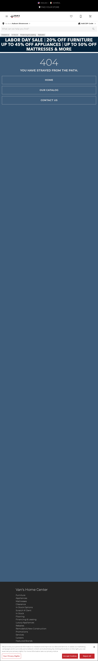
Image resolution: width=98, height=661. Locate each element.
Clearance (21, 604)
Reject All (87, 656)
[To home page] (15, 16)
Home (49, 80)
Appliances (21, 598)
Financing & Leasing (26, 619)
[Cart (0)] (90, 16)
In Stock (20, 613)
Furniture (20, 595)
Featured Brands (24, 641)
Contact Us (49, 100)
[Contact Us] (81, 16)
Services (20, 635)
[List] (71, 16)
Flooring (20, 616)
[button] (42, 3)
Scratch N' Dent (23, 610)
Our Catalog (49, 90)
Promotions (22, 632)
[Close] (94, 647)
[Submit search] (93, 29)
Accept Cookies (70, 656)
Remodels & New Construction (31, 629)
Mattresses (21, 601)
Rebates (20, 626)
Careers (19, 638)
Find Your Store (49, 7)
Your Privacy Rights (11, 656)
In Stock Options (24, 607)
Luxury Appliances (25, 622)
